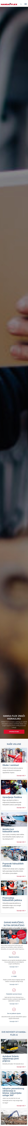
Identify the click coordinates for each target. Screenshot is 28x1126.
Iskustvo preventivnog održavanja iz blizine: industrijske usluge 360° (13, 1092)
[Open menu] (25, 4)
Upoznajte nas (14, 731)
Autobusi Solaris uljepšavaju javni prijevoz (11, 1058)
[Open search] (21, 4)
